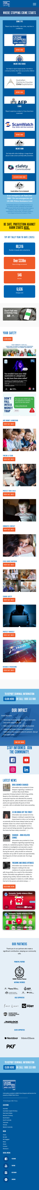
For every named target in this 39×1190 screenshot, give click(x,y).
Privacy (16, 1100)
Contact (5, 1146)
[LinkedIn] (6, 1180)
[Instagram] (6, 1173)
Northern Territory (8, 1115)
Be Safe (5, 1137)
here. (27, 228)
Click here (9, 699)
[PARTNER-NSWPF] (19, 973)
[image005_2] (6, 787)
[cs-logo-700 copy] (16, 3)
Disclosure (5, 1148)
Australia (5, 1108)
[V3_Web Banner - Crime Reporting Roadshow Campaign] (19, 350)
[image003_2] (6, 815)
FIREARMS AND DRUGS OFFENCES (23, 863)
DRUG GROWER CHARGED (20, 784)
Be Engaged (6, 1139)
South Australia (7, 1120)
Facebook (14, 1159)
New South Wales (7, 1113)
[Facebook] (6, 1159)
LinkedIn (13, 1179)
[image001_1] (6, 838)
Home (4, 1135)
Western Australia (7, 1127)
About (4, 1144)
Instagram (14, 1173)
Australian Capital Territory (10, 1111)
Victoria (5, 1125)
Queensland (6, 1118)
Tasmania (5, 1122)
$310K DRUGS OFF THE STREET (22, 812)
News (4, 1142)
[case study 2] (6, 865)
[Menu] (33, 3)
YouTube (13, 1166)
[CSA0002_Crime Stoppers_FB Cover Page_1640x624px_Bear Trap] (19, 314)
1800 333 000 (30, 699)
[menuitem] (33, 3)
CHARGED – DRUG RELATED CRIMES (21, 836)
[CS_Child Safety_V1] (19, 375)
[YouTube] (6, 1166)
